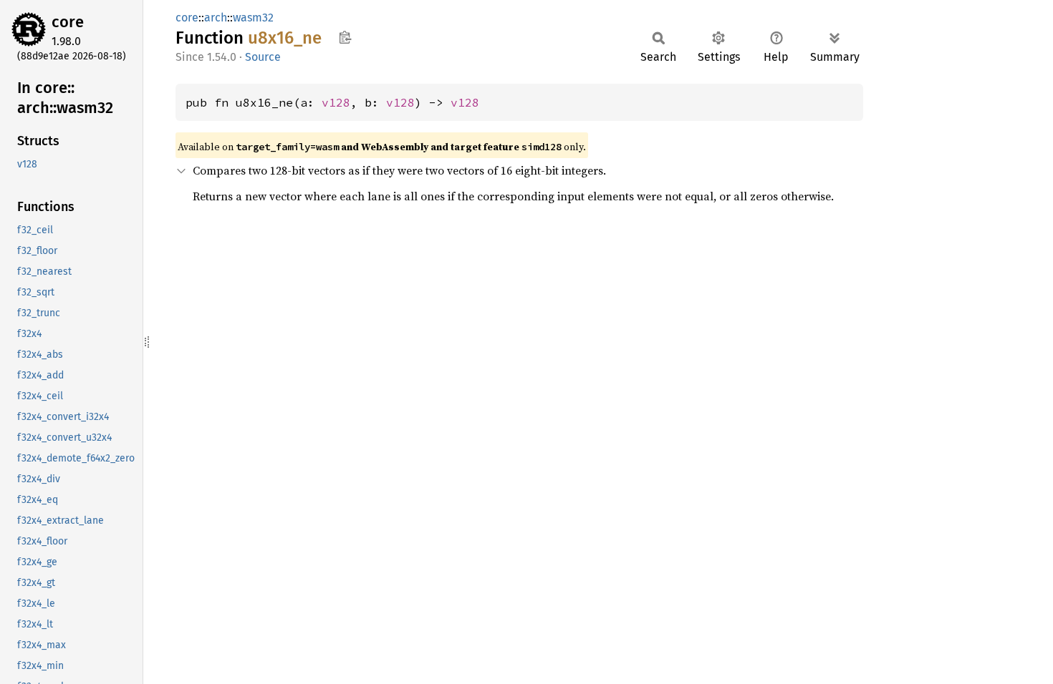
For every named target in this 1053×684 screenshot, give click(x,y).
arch (215, 17)
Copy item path (345, 37)
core (68, 21)
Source (263, 57)
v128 (336, 102)
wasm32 (253, 17)
